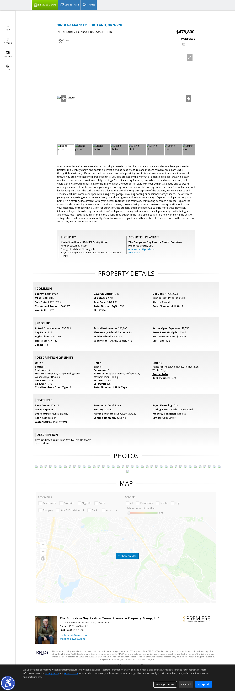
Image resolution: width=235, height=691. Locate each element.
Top (8, 30)
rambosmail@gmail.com (141, 249)
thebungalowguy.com (72, 638)
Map (8, 69)
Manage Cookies (165, 684)
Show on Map (128, 556)
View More (134, 252)
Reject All (186, 684)
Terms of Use (71, 673)
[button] (7, 683)
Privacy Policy (52, 673)
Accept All (203, 684)
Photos (8, 56)
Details (8, 43)
